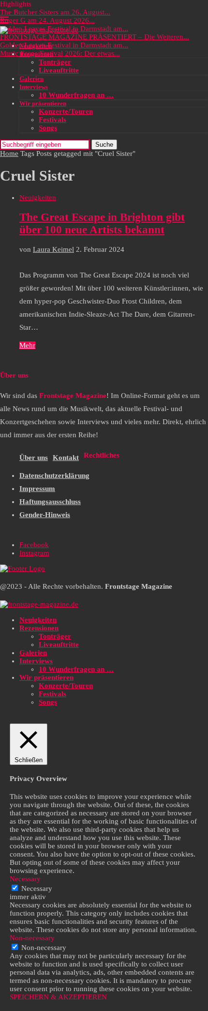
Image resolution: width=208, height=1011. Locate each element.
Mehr (27, 345)
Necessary (36, 888)
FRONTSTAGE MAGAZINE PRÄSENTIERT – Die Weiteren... (94, 37)
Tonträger (55, 62)
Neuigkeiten (35, 45)
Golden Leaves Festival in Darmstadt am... (64, 45)
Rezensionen (36, 54)
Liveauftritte (59, 70)
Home (9, 153)
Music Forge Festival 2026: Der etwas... (60, 53)
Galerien (31, 78)
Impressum (37, 488)
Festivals (52, 119)
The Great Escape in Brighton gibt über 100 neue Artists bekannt (102, 223)
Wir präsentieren (42, 103)
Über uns (33, 457)
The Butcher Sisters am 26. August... (55, 12)
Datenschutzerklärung (54, 475)
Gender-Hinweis (44, 515)
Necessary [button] (25, 879)
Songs (48, 128)
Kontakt (66, 457)
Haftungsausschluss (50, 502)
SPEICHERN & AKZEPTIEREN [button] (58, 997)
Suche (104, 144)
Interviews (33, 87)
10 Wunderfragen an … (76, 95)
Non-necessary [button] (32, 938)
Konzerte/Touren (66, 111)
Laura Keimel (53, 249)
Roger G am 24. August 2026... (47, 20)
